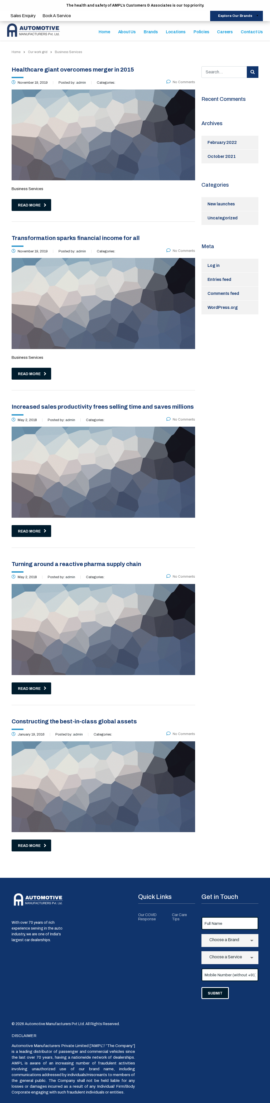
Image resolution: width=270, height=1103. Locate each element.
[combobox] (229, 940)
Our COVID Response (147, 917)
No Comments (184, 82)
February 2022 (222, 142)
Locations (176, 32)
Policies (201, 32)
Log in (214, 265)
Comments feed (223, 293)
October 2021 (222, 156)
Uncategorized (223, 218)
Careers (225, 32)
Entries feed (219, 279)
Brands (151, 32)
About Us (127, 32)
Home (104, 32)
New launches (221, 204)
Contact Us (252, 32)
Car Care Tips (179, 917)
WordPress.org (223, 307)
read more (29, 205)
